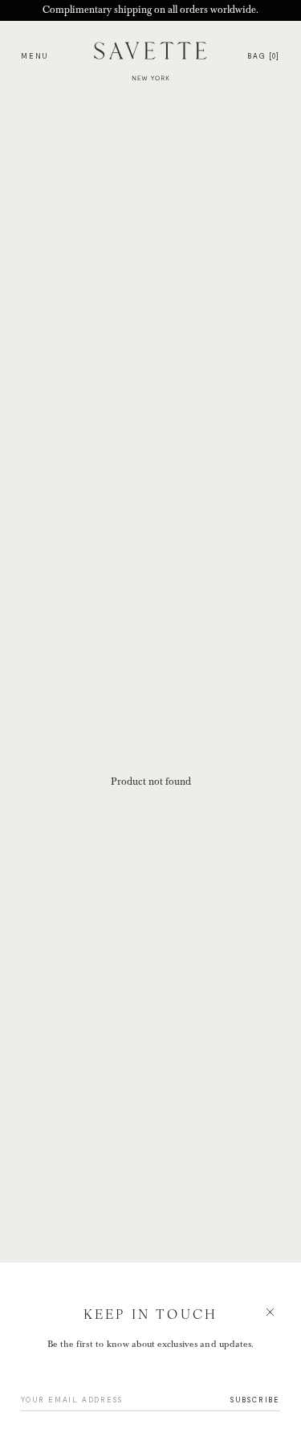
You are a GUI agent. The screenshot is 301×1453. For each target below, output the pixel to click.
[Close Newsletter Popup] (150, 726)
